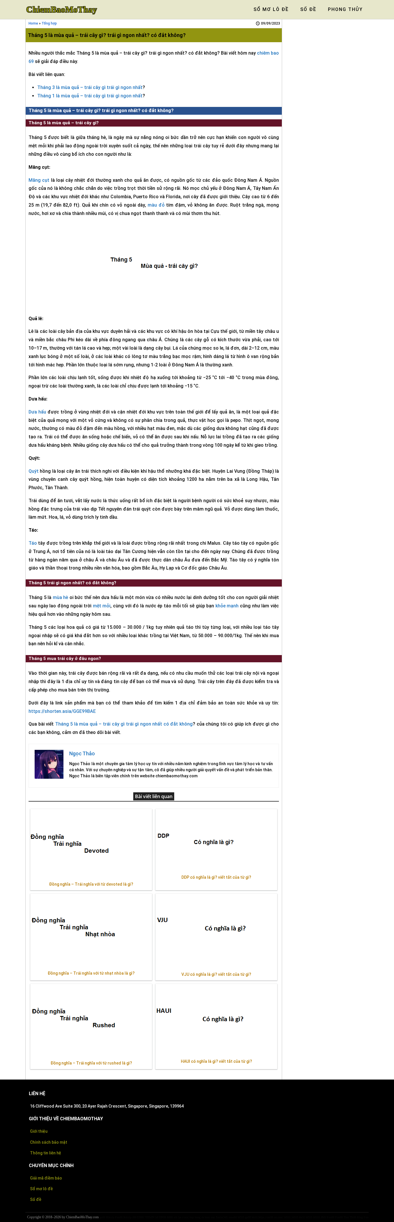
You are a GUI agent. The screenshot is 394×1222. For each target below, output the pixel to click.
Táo (33, 543)
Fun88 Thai (342, 1217)
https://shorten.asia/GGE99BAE (62, 711)
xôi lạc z (178, 1217)
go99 (248, 1217)
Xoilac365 (222, 1217)
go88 (102, 1217)
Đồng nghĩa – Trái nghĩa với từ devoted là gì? (91, 884)
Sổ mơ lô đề (41, 1188)
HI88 (170, 1217)
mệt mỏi (102, 606)
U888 (140, 1217)
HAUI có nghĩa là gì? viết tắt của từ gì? (216, 1061)
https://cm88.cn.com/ (270, 1217)
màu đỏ (156, 205)
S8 (156, 1217)
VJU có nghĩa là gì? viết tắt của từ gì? (216, 974)
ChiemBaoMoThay (61, 9)
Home (33, 23)
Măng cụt (39, 180)
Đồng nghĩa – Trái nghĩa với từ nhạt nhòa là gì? (91, 973)
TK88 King (356, 1217)
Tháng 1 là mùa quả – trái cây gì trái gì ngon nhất (89, 96)
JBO (323, 1217)
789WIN (149, 1217)
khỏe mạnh (227, 606)
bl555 (241, 1217)
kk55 (255, 1217)
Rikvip (110, 1217)
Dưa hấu (37, 412)
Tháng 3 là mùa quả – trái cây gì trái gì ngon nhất (89, 87)
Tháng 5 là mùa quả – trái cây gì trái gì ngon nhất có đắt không (124, 724)
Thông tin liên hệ (45, 1153)
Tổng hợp (49, 23)
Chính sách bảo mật (48, 1142)
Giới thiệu (39, 1131)
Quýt (34, 471)
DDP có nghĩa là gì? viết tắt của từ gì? (216, 877)
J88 (134, 1217)
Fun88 (119, 1217)
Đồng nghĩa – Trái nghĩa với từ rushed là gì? (91, 1063)
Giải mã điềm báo (46, 1178)
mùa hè (60, 597)
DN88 (162, 1217)
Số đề (35, 1199)
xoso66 (232, 1217)
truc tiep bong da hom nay (199, 1217)
